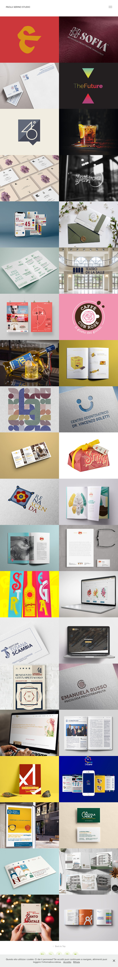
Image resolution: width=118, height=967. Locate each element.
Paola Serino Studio (18, 7)
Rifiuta (76, 962)
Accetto (67, 962)
